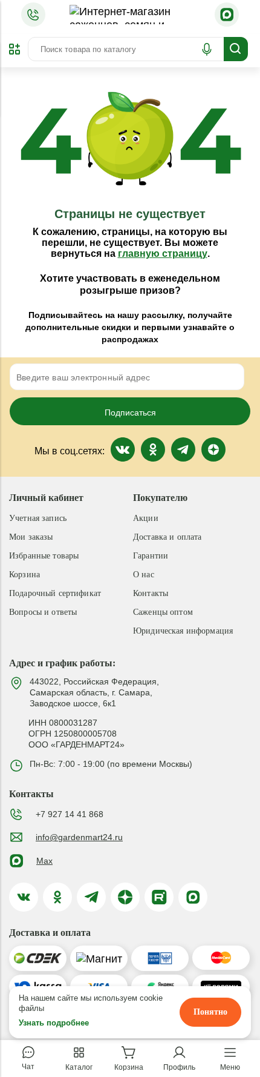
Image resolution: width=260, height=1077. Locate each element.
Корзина (24, 574)
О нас (143, 574)
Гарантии (150, 555)
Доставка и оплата (167, 537)
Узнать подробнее (54, 1022)
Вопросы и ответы (43, 612)
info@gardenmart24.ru (79, 837)
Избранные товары (44, 555)
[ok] (57, 897)
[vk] (23, 897)
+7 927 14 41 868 (69, 814)
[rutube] (159, 897)
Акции (145, 518)
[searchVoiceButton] (207, 49)
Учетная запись (38, 518)
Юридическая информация (183, 630)
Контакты (150, 593)
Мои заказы (31, 537)
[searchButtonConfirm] (236, 49)
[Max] (227, 14)
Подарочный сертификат (55, 593)
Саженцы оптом (163, 612)
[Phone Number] (33, 14)
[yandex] (125, 897)
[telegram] (91, 897)
